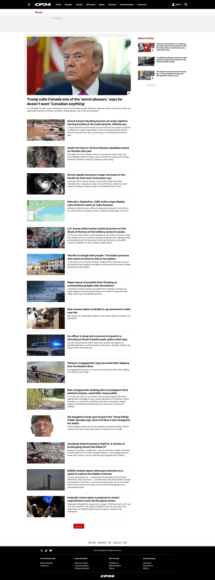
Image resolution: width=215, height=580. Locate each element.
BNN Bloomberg (115, 565)
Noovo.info (147, 563)
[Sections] (29, 4)
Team (125, 542)
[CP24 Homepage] (43, 4)
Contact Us (117, 542)
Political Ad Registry (82, 568)
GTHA (58, 4)
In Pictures (141, 4)
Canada (79, 4)
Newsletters (102, 542)
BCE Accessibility (46, 563)
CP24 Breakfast (127, 4)
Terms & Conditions (82, 565)
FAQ (109, 542)
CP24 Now (90, 4)
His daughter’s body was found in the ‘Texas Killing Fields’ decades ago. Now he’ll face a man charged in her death (98, 420)
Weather (68, 4)
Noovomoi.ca (148, 565)
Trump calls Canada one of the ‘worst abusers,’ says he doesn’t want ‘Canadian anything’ (74, 101)
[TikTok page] (46, 550)
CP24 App (92, 542)
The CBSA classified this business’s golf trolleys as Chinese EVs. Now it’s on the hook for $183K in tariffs (171, 60)
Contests (112, 4)
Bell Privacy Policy (81, 563)
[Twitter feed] (41, 550)
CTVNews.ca (113, 563)
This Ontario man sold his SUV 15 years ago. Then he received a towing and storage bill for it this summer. (171, 74)
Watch (102, 4)
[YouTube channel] (50, 550)
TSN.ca (111, 568)
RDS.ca (145, 568)
